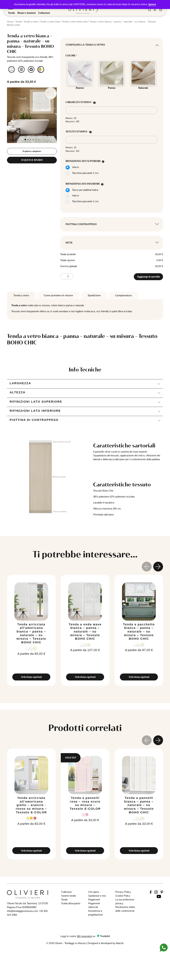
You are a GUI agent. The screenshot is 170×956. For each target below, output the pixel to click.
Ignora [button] (152, 4)
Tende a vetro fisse (50, 21)
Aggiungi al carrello (148, 276)
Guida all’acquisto (70, 903)
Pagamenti (94, 899)
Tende (11, 12)
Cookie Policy (122, 895)
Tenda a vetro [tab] (21, 295)
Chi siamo (93, 891)
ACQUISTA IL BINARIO (32, 160)
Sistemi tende (68, 895)
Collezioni (44, 12)
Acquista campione (31, 151)
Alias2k (120, 943)
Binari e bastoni (26, 12)
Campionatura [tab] (123, 295)
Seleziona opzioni (31, 676)
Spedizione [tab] (94, 295)
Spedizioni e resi (97, 895)
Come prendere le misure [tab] (58, 295)
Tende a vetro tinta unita (74, 21)
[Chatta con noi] (164, 947)
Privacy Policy (123, 891)
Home (10, 21)
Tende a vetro (31, 21)
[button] (25, 139)
